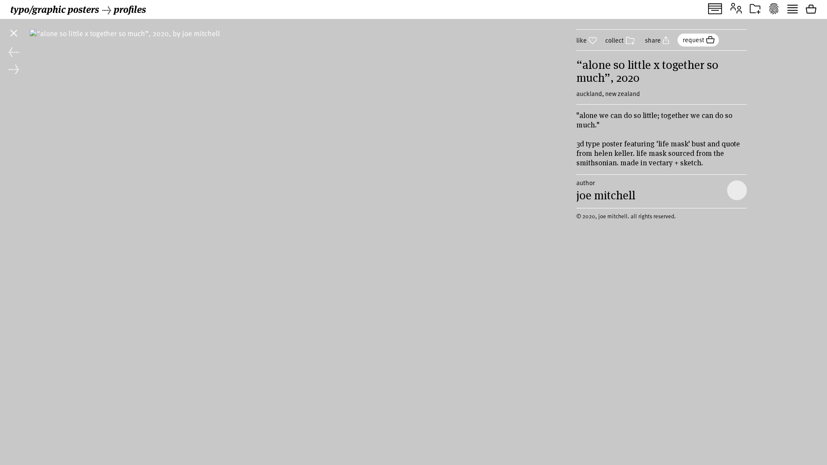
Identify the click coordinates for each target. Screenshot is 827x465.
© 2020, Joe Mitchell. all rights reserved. (626, 216)
